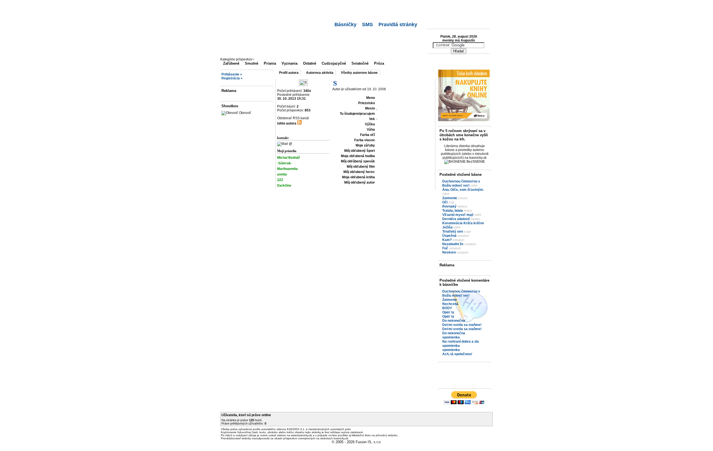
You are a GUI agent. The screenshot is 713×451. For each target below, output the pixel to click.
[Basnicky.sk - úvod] (249, 7)
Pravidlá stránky (398, 24)
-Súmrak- (284, 163)
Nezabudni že (452, 244)
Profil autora (289, 73)
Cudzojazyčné (334, 63)
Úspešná (449, 236)
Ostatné (309, 63)
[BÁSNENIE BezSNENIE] (464, 162)
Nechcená (450, 304)
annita (282, 174)
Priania (270, 63)
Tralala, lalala (452, 211)
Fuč (445, 248)
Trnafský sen (452, 231)
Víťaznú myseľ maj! (457, 215)
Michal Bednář (288, 158)
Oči (445, 202)
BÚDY (447, 308)
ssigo (467, 231)
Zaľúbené (231, 63)
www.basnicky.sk (301, 435)
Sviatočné (359, 63)
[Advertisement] (321, 41)
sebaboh (463, 235)
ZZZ (280, 180)
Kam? (447, 240)
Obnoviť (244, 113)
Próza (379, 63)
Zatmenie (449, 198)
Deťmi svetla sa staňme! (462, 325)
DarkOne (284, 185)
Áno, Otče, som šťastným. (463, 190)
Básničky (345, 24)
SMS (367, 24)
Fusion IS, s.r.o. (369, 442)
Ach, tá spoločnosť (457, 354)
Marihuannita (287, 169)
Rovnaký (449, 206)
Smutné (251, 63)
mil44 (473, 185)
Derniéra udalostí (456, 219)
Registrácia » (232, 78)
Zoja (451, 202)
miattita (475, 219)
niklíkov (462, 206)
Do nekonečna (453, 321)
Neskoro (449, 252)
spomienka (451, 337)
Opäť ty (448, 312)
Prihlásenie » (231, 74)
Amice (468, 210)
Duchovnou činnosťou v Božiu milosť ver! (461, 183)
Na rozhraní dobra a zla (460, 341)
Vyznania (289, 63)
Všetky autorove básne (359, 73)
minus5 (463, 198)
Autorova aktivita (319, 73)
